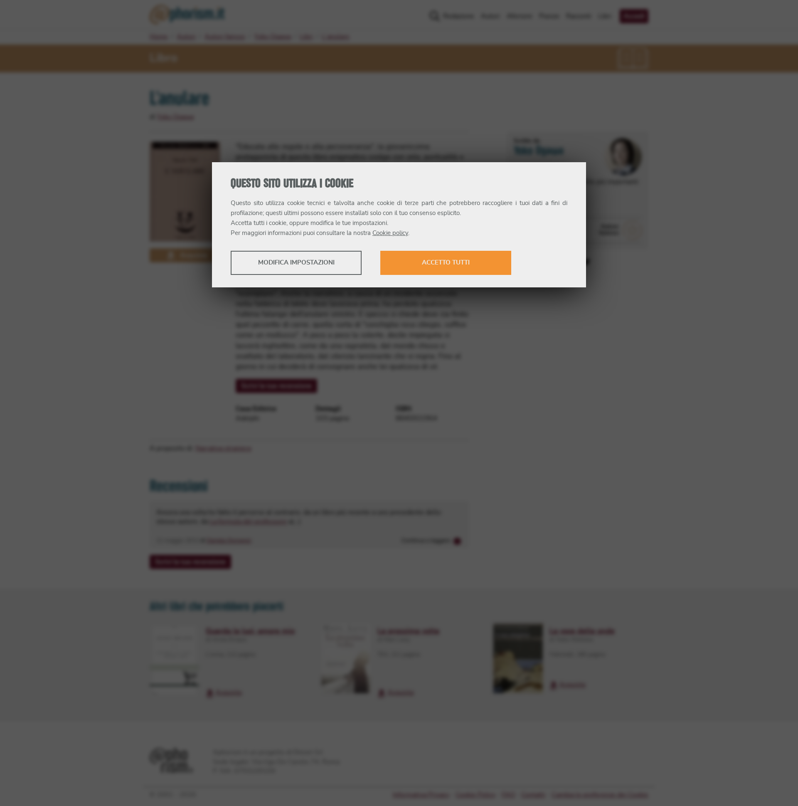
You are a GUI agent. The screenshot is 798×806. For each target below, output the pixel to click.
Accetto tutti (446, 263)
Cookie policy (390, 233)
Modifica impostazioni (296, 263)
